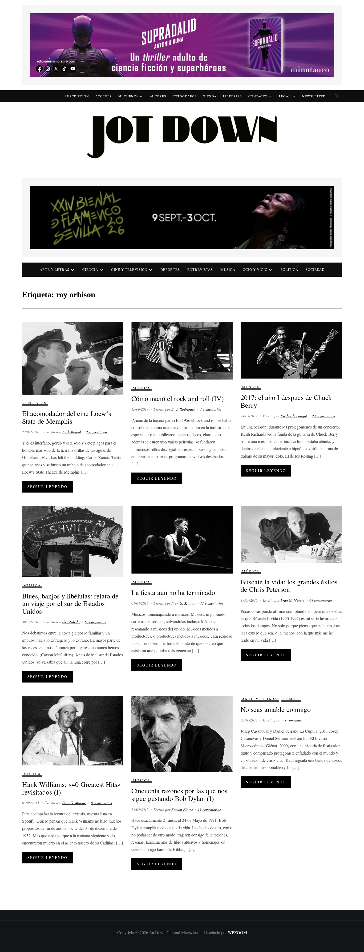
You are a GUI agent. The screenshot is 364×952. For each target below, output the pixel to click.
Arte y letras (54, 269)
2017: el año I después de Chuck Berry (286, 401)
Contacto (258, 96)
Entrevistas (200, 269)
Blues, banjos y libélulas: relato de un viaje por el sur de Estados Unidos (70, 603)
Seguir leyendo (47, 486)
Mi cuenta (128, 96)
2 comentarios (96, 431)
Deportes (170, 269)
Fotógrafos (185, 96)
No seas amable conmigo (276, 709)
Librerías (232, 96)
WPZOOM (237, 932)
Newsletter (313, 96)
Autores (158, 96)
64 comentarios (320, 600)
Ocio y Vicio (255, 269)
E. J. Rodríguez (183, 409)
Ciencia (90, 269)
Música (227, 269)
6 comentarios (95, 621)
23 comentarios (323, 415)
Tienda (210, 96)
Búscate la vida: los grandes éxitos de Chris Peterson (289, 585)
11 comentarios (211, 603)
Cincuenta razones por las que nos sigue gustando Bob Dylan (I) (179, 794)
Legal (285, 96)
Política (289, 269)
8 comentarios (101, 802)
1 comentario (294, 720)
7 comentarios (210, 409)
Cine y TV (35, 403)
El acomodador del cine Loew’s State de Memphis (66, 417)
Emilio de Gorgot (294, 415)
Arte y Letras (260, 698)
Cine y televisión (129, 269)
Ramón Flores (182, 809)
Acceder (103, 96)
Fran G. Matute (183, 603)
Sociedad (315, 269)
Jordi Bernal (71, 431)
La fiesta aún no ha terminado (173, 592)
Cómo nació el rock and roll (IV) (177, 398)
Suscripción (77, 96)
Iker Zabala (71, 621)
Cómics (291, 698)
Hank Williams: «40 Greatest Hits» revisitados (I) (71, 788)
